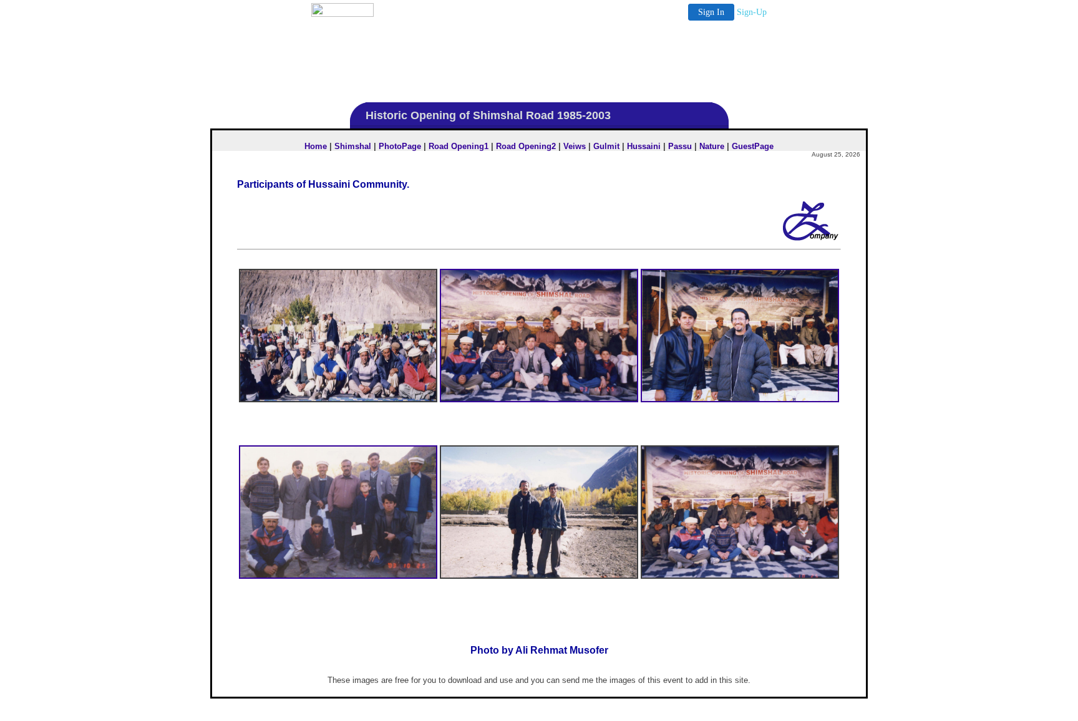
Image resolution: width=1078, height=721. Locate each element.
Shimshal (352, 146)
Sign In (711, 12)
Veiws (574, 146)
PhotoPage (400, 146)
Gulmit (606, 146)
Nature (711, 146)
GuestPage (753, 146)
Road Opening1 (458, 146)
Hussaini (644, 146)
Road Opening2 (526, 146)
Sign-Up (752, 12)
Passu (680, 146)
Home (315, 146)
